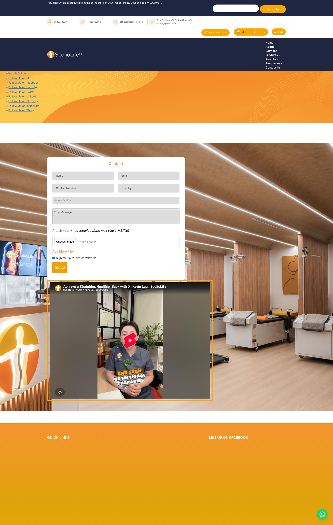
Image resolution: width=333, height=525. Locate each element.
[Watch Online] (16, 111)
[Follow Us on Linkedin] (21, 134)
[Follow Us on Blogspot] (22, 138)
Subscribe (272, 9)
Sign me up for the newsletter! (76, 295)
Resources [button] (273, 93)
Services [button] (272, 64)
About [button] (270, 54)
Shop (280, 32)
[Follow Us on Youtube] (21, 124)
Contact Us (273, 102)
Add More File (62, 289)
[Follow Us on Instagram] (23, 143)
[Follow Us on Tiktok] (20, 148)
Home (270, 45)
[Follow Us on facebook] (22, 120)
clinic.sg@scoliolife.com (131, 21)
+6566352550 (94, 21)
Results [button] (271, 83)
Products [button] (272, 73)
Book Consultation (218, 32)
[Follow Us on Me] (18, 115)
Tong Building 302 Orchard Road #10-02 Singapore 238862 (175, 22)
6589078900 (60, 21)
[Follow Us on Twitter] (21, 129)
